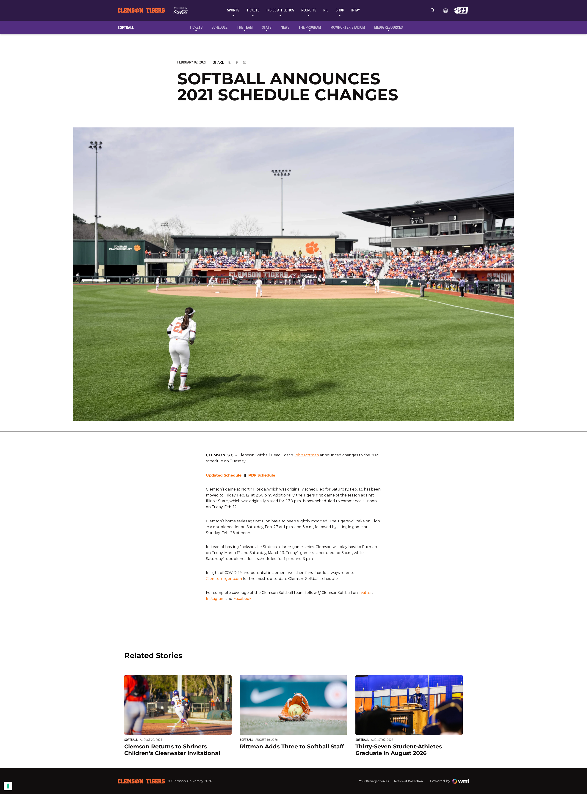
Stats (266, 27)
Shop (340, 10)
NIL (325, 10)
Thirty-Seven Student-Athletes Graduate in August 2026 (398, 749)
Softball (131, 740)
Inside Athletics (280, 10)
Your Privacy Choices (374, 781)
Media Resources (388, 27)
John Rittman (306, 455)
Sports (233, 10)
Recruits (308, 10)
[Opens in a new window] (461, 10)
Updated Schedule (223, 475)
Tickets (252, 10)
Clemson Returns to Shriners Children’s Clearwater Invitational (172, 749)
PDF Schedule (261, 475)
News (285, 27)
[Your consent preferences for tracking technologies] (8, 786)
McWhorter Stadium (347, 27)
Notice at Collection (408, 781)
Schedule (445, 10)
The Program (310, 27)
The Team (245, 27)
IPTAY (355, 10)
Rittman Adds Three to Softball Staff (292, 746)
